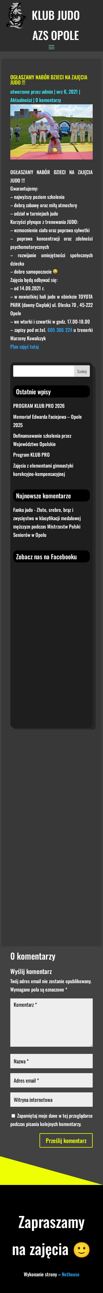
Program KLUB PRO (31, 454)
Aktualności (21, 99)
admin (47, 91)
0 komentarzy (48, 99)
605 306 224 (59, 329)
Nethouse (71, 1274)
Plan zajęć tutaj (24, 346)
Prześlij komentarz (66, 1140)
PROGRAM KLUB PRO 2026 (39, 405)
